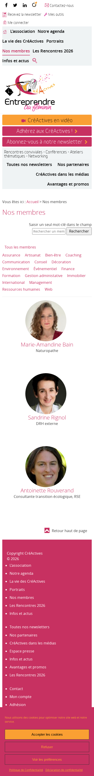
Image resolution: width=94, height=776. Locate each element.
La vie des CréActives (23, 41)
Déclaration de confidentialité (64, 770)
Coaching (73, 255)
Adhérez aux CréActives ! (44, 130)
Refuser (47, 747)
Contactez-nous (62, 5)
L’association (22, 31)
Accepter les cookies (47, 734)
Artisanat (33, 255)
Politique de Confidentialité (26, 770)
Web (48, 289)
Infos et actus (15, 60)
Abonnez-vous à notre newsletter (44, 141)
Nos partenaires (73, 164)
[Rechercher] (35, 60)
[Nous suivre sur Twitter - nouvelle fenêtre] (15, 5)
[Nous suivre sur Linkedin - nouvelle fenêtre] (24, 5)
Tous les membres (20, 247)
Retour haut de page (69, 530)
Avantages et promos (68, 184)
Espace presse (22, 651)
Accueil (32, 201)
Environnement (15, 268)
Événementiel (45, 268)
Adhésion (18, 704)
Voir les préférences (47, 759)
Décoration (61, 261)
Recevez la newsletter (24, 14)
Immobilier (76, 275)
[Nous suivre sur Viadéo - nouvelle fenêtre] (34, 5)
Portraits (55, 41)
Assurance (11, 255)
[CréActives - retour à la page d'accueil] (29, 91)
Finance (68, 268)
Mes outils (56, 14)
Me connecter (18, 22)
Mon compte (20, 696)
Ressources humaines (21, 289)
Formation (11, 275)
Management (40, 282)
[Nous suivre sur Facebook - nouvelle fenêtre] (6, 5)
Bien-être (53, 255)
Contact (16, 688)
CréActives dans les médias (62, 174)
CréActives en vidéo (50, 120)
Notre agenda (51, 31)
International (13, 282)
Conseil (40, 261)
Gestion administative (44, 275)
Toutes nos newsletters (29, 164)
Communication (16, 261)
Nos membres (16, 51)
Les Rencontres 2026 (53, 51)
